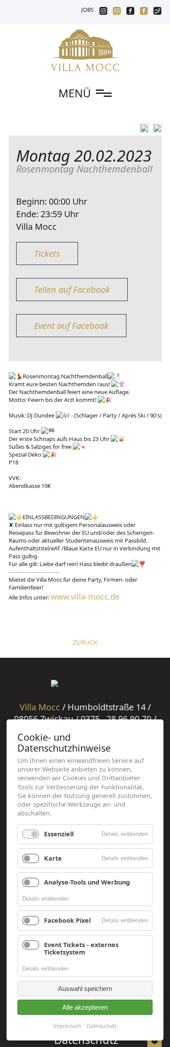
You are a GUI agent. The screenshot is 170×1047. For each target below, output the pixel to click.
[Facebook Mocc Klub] (130, 12)
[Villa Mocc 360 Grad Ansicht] (157, 12)
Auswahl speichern (85, 988)
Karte (53, 858)
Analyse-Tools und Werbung (87, 882)
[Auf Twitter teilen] (155, 128)
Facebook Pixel (67, 920)
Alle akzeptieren (85, 1007)
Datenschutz (101, 1025)
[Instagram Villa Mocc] (117, 12)
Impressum (67, 1025)
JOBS (87, 9)
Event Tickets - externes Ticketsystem (81, 948)
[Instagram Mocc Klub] (103, 12)
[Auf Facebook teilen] (143, 128)
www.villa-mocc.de (85, 596)
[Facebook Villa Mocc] (144, 12)
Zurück (85, 642)
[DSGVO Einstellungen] (154, 1042)
